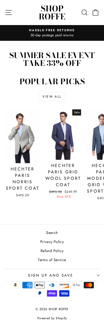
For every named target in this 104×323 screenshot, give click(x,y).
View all (51, 96)
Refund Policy (52, 250)
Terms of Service (52, 259)
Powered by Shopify (52, 318)
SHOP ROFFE (52, 12)
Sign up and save (50, 275)
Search (52, 232)
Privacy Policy (52, 241)
